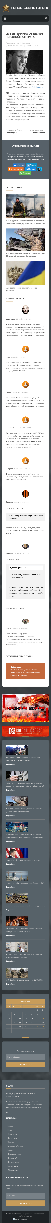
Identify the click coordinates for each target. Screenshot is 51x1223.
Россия (10, 1126)
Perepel (9, 628)
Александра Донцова (15, 46)
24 (9, 1026)
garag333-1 (10, 469)
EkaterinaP (10, 428)
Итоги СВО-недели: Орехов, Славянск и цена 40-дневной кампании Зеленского (25, 254)
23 (43, 1022)
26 (20, 1026)
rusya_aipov (10, 319)
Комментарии (13, 1166)
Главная (10, 1150)
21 (32, 1022)
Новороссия (12, 1138)
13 (26, 1018)
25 (14, 1026)
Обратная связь (13, 1170)
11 (14, 1018)
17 (9, 1022)
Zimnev (8, 392)
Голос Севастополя (37, 1214)
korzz (8, 357)
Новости (27, 43)
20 (26, 1022)
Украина (11, 1142)
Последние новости (15, 1154)
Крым (10, 1130)
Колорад (9, 502)
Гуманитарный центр (15, 1146)
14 (32, 1018)
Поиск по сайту (13, 1162)
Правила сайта (13, 1158)
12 (20, 1018)
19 (20, 1022)
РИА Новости (37, 87)
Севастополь (12, 1134)
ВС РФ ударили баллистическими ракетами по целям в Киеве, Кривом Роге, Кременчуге (25, 222)
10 (9, 1018)
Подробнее (10, 764)
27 (26, 1026)
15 (37, 1018)
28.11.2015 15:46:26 (13, 43)
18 (14, 1022)
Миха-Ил (9, 553)
